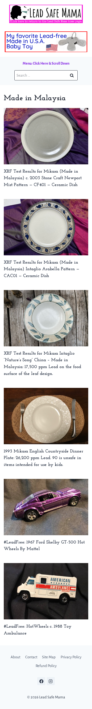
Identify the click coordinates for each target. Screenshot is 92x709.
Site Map (49, 657)
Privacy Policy (71, 657)
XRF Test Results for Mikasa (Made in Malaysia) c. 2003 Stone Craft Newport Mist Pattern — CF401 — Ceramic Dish (43, 178)
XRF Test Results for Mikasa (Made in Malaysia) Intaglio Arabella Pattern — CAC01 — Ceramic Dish (41, 269)
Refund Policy (46, 666)
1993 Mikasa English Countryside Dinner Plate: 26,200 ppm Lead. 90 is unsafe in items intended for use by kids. (43, 458)
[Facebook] (41, 681)
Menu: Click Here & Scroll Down (46, 63)
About (15, 657)
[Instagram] (51, 681)
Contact (31, 657)
